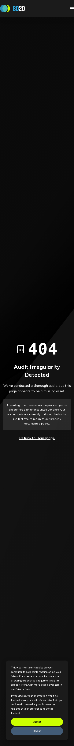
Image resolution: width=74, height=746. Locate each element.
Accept (37, 721)
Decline (37, 730)
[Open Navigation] (72, 8)
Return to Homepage (37, 438)
